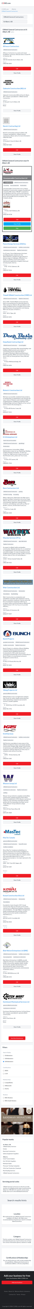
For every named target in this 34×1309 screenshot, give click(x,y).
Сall (17, 68)
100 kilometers (9, 1058)
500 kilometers (9, 1061)
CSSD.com (6, 3)
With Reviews (9, 1097)
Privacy (23, 1294)
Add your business (17, 1282)
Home (6, 1291)
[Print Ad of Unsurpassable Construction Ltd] (6, 204)
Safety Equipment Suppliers (11, 1153)
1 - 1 (5, 927)
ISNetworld (8, 1085)
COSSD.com (5, 9)
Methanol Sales (7, 1163)
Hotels (5, 1149)
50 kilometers (9, 1055)
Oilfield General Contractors (11, 1173)
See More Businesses (17, 1038)
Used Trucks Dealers (9, 1159)
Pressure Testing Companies (11, 1166)
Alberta (14, 9)
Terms (18, 1294)
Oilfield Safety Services (9, 1146)
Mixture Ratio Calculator (22, 1291)
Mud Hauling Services (9, 1170)
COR (6, 1073)
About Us (11, 1291)
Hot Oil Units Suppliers (9, 1161)
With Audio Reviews (10, 1100)
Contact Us (12, 1294)
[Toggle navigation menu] (31, 3)
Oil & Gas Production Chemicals (12, 1168)
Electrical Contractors (9, 1151)
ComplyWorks (9, 1082)
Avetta (7, 1088)
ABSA (6, 1070)
